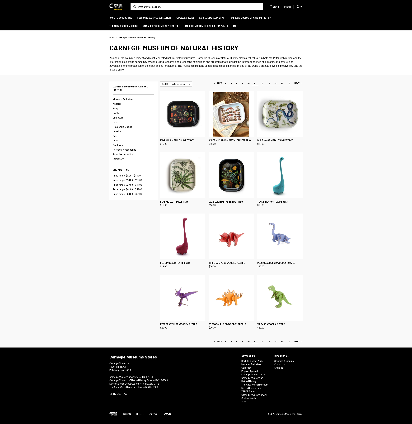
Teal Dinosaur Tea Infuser (272, 201)
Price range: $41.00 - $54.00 (127, 189)
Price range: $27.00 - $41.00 (127, 184)
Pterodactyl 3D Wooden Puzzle (178, 324)
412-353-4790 (119, 393)
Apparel (117, 103)
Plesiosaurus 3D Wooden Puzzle (276, 263)
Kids (115, 136)
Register (287, 6)
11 (255, 83)
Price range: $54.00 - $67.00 (127, 194)
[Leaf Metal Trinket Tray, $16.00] (183, 175)
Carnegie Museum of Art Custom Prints (206, 26)
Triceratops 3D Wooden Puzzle (227, 263)
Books (116, 113)
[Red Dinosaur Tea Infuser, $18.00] (183, 236)
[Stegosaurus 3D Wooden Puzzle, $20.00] (231, 298)
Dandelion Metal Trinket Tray (226, 201)
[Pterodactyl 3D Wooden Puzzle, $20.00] (183, 298)
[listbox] (181, 84)
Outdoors (118, 145)
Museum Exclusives (123, 99)
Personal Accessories (124, 149)
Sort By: (165, 84)
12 (262, 83)
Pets (115, 140)
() (301, 6)
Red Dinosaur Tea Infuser (175, 263)
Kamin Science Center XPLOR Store (161, 26)
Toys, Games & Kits (123, 154)
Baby (115, 108)
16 (289, 83)
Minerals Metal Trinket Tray (177, 140)
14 (275, 83)
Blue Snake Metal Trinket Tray (275, 140)
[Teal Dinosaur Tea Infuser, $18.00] (280, 175)
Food (115, 122)
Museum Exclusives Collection (154, 18)
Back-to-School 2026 (120, 18)
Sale (235, 26)
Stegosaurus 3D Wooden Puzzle (227, 324)
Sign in (276, 6)
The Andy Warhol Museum (123, 26)
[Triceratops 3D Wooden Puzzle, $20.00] (231, 236)
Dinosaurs (118, 117)
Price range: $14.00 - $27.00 (127, 180)
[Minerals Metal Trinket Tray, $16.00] (183, 114)
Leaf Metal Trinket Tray (174, 201)
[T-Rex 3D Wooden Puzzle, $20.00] (280, 298)
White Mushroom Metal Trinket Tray (230, 140)
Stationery (118, 158)
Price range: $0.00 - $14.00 (127, 175)
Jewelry (117, 131)
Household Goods (122, 126)
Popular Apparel (185, 18)
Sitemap (278, 368)
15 (282, 83)
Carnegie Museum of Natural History (251, 18)
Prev (219, 83)
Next (297, 83)
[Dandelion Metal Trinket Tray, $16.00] (231, 175)
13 (268, 83)
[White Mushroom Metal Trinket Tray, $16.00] (231, 114)
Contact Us (280, 364)
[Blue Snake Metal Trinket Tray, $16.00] (280, 114)
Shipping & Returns (284, 361)
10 (248, 83)
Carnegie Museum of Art (212, 18)
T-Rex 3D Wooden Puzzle (271, 324)
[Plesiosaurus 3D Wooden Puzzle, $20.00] (280, 236)
